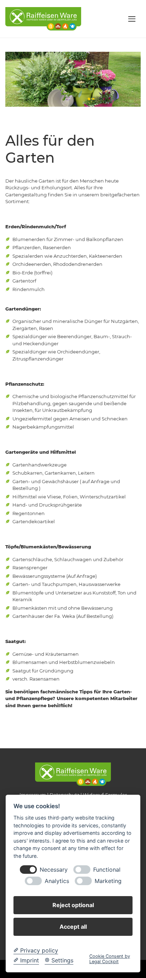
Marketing (108, 881)
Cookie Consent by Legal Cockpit (109, 959)
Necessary (54, 869)
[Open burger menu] (131, 18)
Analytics (57, 881)
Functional (106, 869)
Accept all (73, 926)
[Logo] (43, 18)
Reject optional (73, 905)
